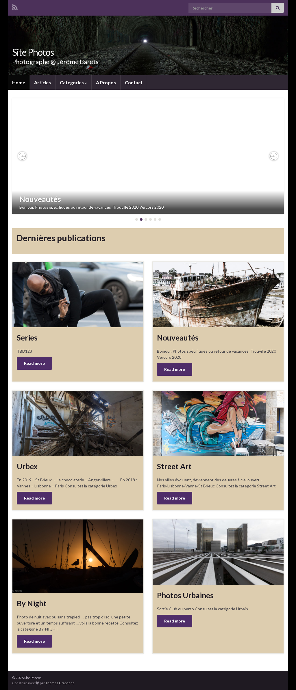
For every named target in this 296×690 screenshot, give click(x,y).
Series (27, 337)
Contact (134, 82)
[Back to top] (283, 677)
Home (18, 82)
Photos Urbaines (185, 595)
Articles (42, 82)
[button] (22, 156)
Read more (34, 363)
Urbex (27, 466)
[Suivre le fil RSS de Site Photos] (15, 6)
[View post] (148, 156)
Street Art (174, 466)
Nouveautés (40, 199)
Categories (72, 82)
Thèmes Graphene (60, 683)
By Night (32, 603)
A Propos (106, 82)
